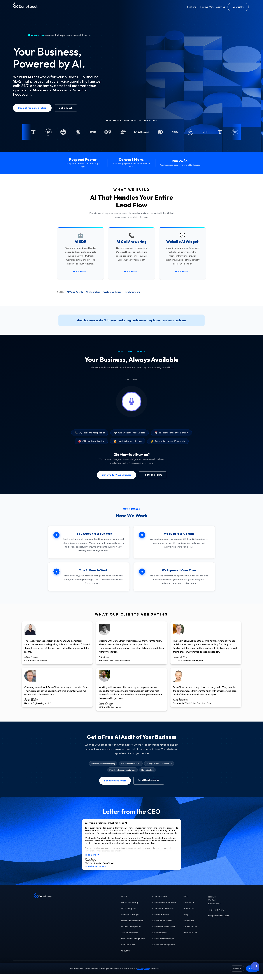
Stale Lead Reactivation (132, 920)
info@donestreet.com (218, 915)
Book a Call (189, 908)
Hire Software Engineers (133, 938)
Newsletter (189, 920)
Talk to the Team (152, 474)
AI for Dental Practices (163, 908)
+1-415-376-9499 (216, 909)
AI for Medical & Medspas (164, 902)
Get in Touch (66, 107)
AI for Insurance (160, 932)
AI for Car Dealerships (163, 938)
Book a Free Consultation (32, 107)
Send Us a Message (149, 780)
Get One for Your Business (116, 474)
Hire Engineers (132, 291)
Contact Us (238, 6)
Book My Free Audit (115, 780)
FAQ (186, 896)
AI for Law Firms (160, 896)
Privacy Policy (190, 932)
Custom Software (112, 291)
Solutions (192, 6)
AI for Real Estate (160, 914)
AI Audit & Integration (131, 926)
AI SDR (124, 896)
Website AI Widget (130, 914)
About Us (220, 6)
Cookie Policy (190, 926)
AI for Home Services (162, 920)
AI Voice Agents (75, 291)
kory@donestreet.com (95, 866)
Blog (186, 914)
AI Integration (93, 291)
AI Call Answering (129, 902)
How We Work (207, 6)
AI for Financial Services (163, 926)
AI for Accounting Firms (163, 944)
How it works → (80, 271)
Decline (237, 968)
